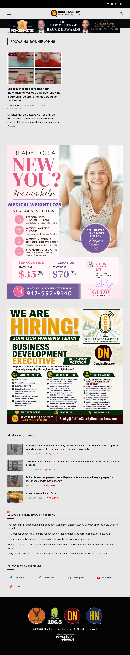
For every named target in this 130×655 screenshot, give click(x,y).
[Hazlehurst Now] (94, 615)
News (12, 55)
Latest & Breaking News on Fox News (31, 514)
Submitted (15, 106)
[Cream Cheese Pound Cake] (15, 497)
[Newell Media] (65, 637)
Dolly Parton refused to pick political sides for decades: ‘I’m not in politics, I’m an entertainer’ (57, 553)
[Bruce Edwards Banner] (65, 26)
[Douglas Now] (65, 13)
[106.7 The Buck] (36, 615)
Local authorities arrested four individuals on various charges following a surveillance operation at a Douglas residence (33, 94)
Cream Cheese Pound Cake (41, 493)
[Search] (121, 13)
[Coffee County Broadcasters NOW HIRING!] (65, 366)
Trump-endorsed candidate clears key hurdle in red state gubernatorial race (48, 539)
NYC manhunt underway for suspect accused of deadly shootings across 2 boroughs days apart (59, 533)
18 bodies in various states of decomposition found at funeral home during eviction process (73, 463)
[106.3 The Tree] (54, 615)
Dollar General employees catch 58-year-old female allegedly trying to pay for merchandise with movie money (69, 479)
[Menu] (9, 13)
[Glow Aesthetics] (65, 222)
